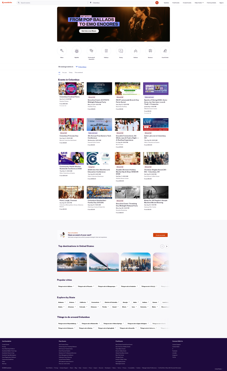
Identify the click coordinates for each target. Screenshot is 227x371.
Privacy (124, 368)
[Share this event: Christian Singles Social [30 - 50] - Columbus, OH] (166, 162)
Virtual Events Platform (64, 359)
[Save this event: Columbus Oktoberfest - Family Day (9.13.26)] (105, 196)
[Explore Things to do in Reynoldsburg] (78, 323)
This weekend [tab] (79, 72)
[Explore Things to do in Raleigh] (157, 286)
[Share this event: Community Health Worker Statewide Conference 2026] (81, 162)
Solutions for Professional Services (67, 353)
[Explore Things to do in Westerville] (100, 323)
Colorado (82, 307)
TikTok (174, 357)
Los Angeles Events (120, 361)
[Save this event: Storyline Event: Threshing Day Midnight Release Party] (133, 196)
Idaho (135, 302)
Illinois (124, 307)
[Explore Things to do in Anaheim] (137, 286)
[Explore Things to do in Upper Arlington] (148, 323)
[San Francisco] (104, 270)
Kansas (155, 302)
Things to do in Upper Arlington (137, 323)
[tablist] (71, 73)
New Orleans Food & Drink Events (124, 344)
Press (90, 368)
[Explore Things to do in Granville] (136, 328)
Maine (154, 307)
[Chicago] (168, 270)
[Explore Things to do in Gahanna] (157, 328)
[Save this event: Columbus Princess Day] (77, 128)
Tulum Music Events (120, 348)
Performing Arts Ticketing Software (68, 346)
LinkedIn (174, 353)
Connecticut (95, 302)
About (71, 368)
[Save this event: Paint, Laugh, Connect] (77, 196)
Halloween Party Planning (65, 357)
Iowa (133, 307)
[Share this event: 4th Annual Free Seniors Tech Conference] (109, 128)
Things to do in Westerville (90, 323)
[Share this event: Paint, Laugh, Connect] (81, 196)
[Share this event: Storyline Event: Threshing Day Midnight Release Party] (138, 196)
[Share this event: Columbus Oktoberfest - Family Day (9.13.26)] (109, 196)
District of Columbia (111, 302)
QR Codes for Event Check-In (66, 361)
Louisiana (166, 302)
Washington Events (120, 363)
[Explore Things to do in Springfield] (116, 328)
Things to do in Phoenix (85, 286)
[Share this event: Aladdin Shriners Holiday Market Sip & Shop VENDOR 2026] (138, 162)
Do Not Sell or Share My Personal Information (169, 368)
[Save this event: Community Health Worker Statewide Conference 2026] (77, 162)
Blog (76, 368)
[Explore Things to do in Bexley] (94, 328)
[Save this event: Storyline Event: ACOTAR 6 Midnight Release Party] (105, 92)
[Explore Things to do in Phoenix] (94, 286)
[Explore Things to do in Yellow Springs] (124, 323)
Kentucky (143, 307)
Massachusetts (166, 307)
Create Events (5, 344)
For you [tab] (64, 72)
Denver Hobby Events (121, 351)
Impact (95, 368)
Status (114, 368)
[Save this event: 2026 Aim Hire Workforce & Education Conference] (105, 162)
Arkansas (71, 307)
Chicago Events (119, 357)
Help (80, 368)
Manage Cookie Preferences (149, 368)
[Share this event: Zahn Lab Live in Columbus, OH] (166, 128)
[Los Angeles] (136, 270)
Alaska (60, 307)
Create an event (160, 235)
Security (101, 368)
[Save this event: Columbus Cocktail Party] (77, 92)
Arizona (71, 302)
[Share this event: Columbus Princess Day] (81, 128)
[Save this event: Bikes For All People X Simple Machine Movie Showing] (162, 196)
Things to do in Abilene (65, 286)
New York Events (120, 355)
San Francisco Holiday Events (123, 346)
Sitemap (4, 363)
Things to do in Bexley (85, 328)
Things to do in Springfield (106, 328)
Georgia (125, 302)
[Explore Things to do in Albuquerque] (117, 286)
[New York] (72, 270)
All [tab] (59, 72)
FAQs (3, 361)
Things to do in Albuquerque (106, 286)
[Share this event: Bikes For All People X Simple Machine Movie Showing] (166, 196)
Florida (104, 307)
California (83, 302)
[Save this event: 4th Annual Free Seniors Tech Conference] (105, 128)
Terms (119, 368)
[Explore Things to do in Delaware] (75, 328)
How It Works (49, 368)
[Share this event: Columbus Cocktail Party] (81, 92)
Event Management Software (66, 355)
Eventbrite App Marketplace (9, 355)
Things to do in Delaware (65, 328)
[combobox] (123, 3)
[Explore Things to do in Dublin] (168, 323)
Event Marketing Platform (8, 348)
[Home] (7, 2)
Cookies (138, 368)
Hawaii (114, 307)
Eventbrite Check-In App (8, 353)
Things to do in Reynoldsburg (67, 323)
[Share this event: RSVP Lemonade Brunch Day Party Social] (138, 92)
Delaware (94, 307)
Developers (108, 368)
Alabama (61, 302)
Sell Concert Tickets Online (66, 348)
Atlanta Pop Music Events (122, 353)
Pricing (4, 346)
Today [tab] (70, 72)
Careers (85, 368)
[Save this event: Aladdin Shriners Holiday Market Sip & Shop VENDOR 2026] (133, 162)
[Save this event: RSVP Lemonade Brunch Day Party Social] (133, 92)
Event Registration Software (9, 357)
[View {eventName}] (71, 88)
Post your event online (64, 363)
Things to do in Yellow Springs (112, 323)
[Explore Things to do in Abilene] (74, 286)
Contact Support (176, 344)
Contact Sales (175, 346)
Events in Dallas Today (121, 359)
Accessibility (131, 368)
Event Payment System (64, 351)
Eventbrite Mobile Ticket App (9, 351)
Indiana (144, 302)
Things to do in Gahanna (147, 328)
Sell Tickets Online (63, 344)
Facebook (174, 351)
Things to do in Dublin (159, 323)
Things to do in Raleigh (148, 286)
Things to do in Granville (127, 328)
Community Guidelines (7, 359)
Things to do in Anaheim (128, 286)
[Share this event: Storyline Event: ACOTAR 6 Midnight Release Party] (109, 92)
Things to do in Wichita (168, 286)
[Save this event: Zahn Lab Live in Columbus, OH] (162, 128)
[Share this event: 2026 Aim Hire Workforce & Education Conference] (109, 162)
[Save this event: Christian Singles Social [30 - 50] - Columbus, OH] (162, 162)
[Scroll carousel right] (167, 246)
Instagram (174, 355)
